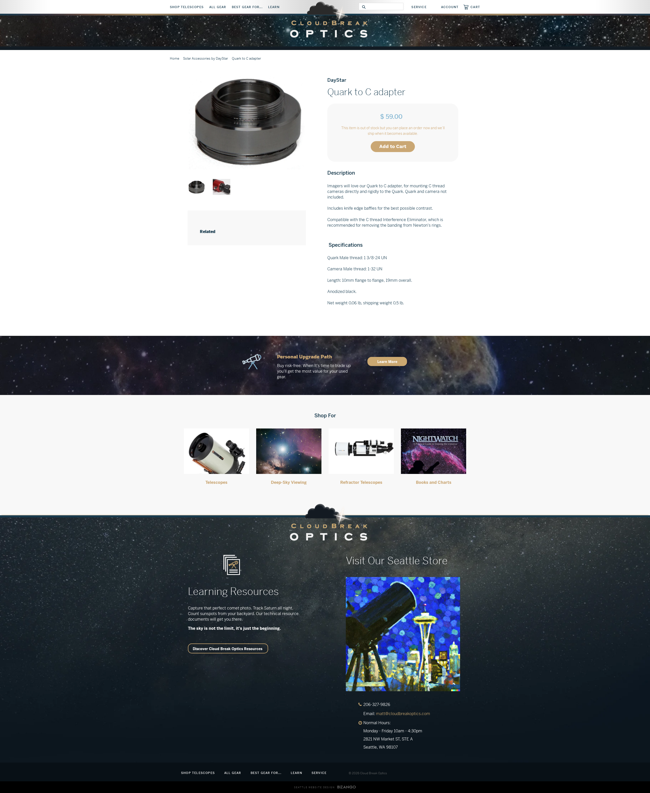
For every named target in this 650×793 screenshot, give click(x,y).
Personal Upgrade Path (304, 357)
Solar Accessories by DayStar (205, 58)
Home (174, 58)
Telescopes (216, 482)
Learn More (387, 361)
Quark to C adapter (246, 58)
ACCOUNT (450, 7)
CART (475, 7)
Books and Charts (433, 482)
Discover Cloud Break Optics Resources (227, 649)
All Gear (217, 7)
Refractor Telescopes (361, 482)
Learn (274, 7)
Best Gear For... (247, 7)
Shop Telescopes (187, 7)
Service (418, 7)
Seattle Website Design (314, 787)
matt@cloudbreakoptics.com (403, 713)
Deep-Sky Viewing (289, 482)
